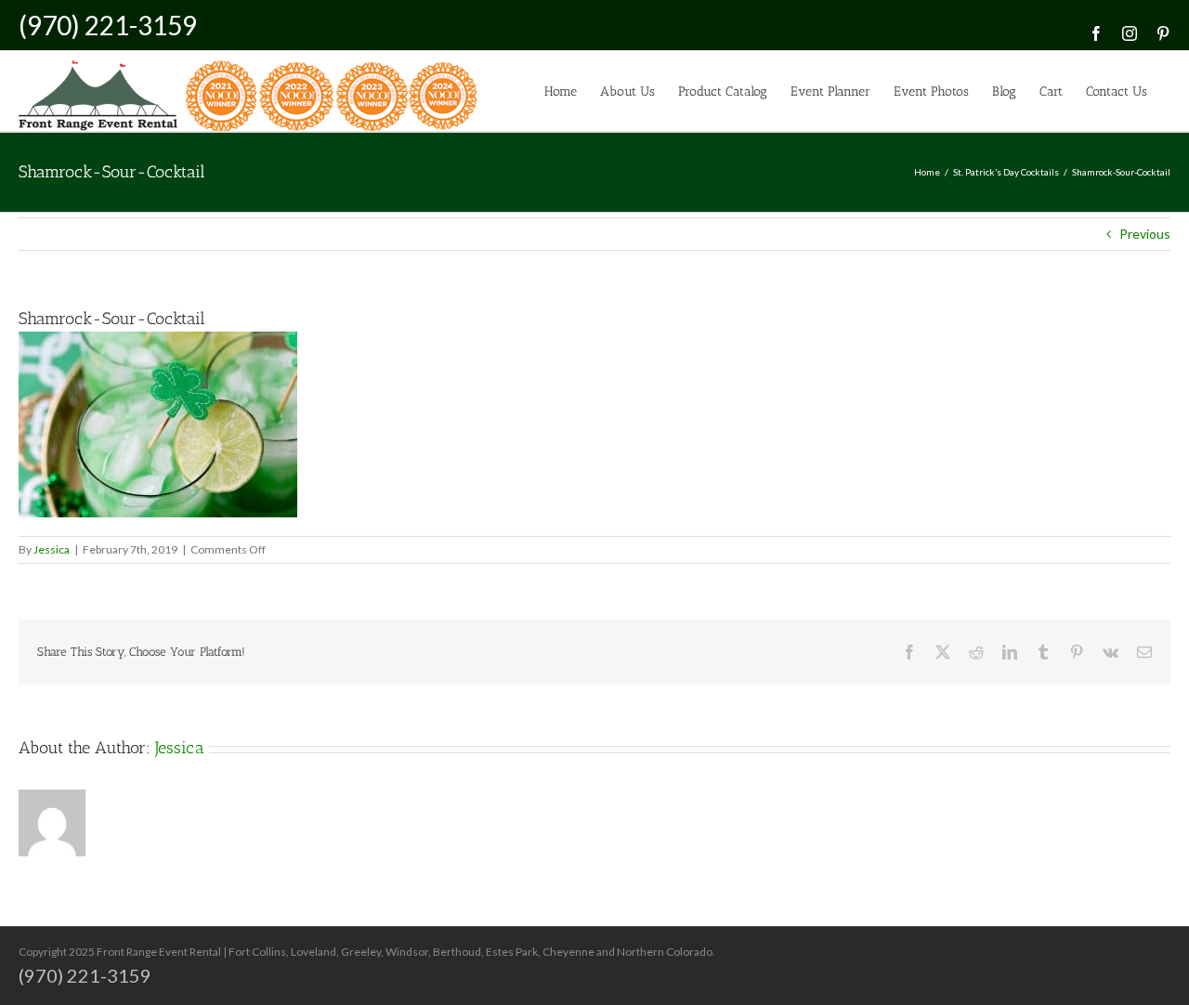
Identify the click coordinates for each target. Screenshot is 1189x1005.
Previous (1144, 233)
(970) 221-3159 (108, 25)
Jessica (51, 549)
